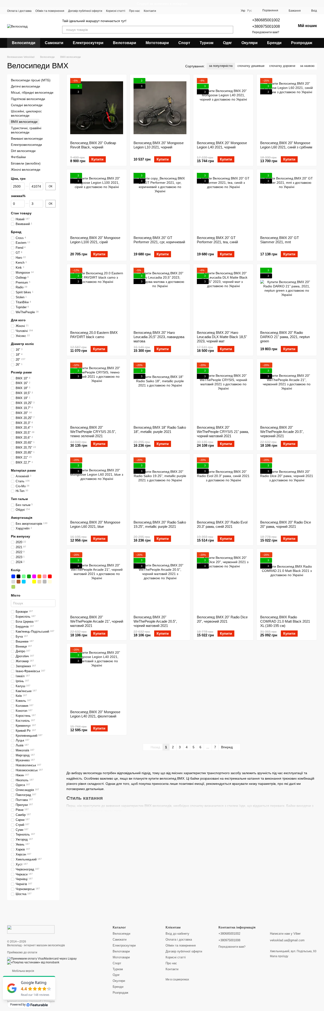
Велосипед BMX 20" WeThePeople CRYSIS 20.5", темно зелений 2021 (93, 431)
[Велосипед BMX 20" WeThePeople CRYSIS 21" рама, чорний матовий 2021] (223, 392)
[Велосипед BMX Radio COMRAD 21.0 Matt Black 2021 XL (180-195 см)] (286, 581)
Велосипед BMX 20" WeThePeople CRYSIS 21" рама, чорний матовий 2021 (223, 431)
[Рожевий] (44, 576)
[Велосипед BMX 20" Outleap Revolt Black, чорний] (96, 107)
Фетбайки (18, 157)
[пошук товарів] (229, 29)
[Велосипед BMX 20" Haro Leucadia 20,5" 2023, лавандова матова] (160, 297)
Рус (249, 10)
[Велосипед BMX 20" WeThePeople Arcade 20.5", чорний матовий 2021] (160, 581)
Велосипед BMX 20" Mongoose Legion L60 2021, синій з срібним (286, 145)
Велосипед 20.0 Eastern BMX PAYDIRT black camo (94, 335)
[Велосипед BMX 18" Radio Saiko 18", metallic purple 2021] (160, 392)
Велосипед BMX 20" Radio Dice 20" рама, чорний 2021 (285, 524)
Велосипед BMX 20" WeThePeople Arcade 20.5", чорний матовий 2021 (155, 621)
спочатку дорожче (282, 66)
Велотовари (124, 43)
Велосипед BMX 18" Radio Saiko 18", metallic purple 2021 (160, 429)
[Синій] (13, 576)
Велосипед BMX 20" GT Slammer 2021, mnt (279, 240)
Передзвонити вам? (265, 32)
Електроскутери (88, 43)
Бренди (274, 43)
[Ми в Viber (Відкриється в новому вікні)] (185, 11)
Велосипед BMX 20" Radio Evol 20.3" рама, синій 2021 (222, 524)
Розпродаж (301, 43)
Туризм (206, 43)
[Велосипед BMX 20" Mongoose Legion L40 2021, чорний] (223, 107)
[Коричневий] (18, 581)
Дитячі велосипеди (25, 86)
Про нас (134, 11)
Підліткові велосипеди (28, 99)
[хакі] (13, 586)
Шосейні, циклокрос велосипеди (26, 113)
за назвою (307, 66)
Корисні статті (115, 11)
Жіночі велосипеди (25, 169)
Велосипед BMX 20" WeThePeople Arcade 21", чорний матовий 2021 (96, 621)
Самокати (54, 43)
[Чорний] (18, 576)
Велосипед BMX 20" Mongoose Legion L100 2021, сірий (95, 240)
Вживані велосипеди (27, 138)
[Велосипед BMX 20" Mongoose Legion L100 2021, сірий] (96, 202)
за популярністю (221, 66)
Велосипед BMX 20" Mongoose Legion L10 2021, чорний (159, 145)
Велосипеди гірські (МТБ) (31, 80)
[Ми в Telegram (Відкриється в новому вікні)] (180, 11)
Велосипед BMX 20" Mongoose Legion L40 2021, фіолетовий (95, 714)
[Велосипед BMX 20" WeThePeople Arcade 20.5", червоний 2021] (286, 392)
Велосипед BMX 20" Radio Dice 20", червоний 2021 (222, 619)
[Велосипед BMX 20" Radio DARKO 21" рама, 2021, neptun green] (286, 297)
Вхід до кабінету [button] (177, 933)
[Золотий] (39, 581)
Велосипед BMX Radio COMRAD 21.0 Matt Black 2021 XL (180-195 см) (285, 621)
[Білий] (29, 581)
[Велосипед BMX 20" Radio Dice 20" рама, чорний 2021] (286, 487)
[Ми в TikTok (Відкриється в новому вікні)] (191, 11)
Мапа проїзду (279, 956)
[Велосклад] (31, 929)
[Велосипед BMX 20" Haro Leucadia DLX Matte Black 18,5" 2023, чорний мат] (223, 297)
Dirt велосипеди (23, 151)
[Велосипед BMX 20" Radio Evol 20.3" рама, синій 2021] (223, 487)
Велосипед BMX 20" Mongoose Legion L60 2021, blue (95, 524)
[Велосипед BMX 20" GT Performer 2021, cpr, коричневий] (160, 202)
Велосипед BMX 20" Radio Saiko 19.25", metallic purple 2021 (160, 524)
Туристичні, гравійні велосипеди (26, 130)
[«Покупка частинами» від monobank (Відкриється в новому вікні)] (33, 962)
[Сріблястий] (13, 581)
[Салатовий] (23, 576)
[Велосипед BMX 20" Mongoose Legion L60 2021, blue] (96, 487)
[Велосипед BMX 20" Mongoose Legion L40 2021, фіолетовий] (96, 676)
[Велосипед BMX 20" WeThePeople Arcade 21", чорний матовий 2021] (96, 581)
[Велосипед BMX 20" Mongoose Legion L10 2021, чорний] (160, 107)
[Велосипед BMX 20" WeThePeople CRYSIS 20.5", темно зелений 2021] (96, 392)
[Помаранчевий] (39, 576)
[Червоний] (49, 576)
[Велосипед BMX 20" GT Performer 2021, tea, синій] (223, 202)
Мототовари (157, 43)
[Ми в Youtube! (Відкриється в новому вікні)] (168, 11)
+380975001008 (266, 26)
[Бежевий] (49, 581)
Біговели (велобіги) (26, 163)
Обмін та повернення (49, 11)
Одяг (227, 43)
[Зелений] (29, 576)
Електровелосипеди (26, 145)
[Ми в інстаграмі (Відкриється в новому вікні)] (174, 11)
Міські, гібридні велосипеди (32, 93)
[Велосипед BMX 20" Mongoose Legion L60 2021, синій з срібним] (286, 107)
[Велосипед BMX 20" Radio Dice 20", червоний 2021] (223, 581)
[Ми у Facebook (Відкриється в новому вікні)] (163, 11)
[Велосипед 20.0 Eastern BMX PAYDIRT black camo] (96, 297)
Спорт (184, 43)
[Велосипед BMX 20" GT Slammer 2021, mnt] (286, 202)
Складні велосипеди (26, 105)
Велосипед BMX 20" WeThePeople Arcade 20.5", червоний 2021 (282, 431)
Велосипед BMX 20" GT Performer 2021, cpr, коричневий (159, 240)
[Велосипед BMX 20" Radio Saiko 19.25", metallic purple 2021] (160, 487)
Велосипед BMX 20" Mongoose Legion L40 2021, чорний (222, 145)
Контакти (150, 11)
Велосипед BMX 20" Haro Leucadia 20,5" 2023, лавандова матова (159, 337)
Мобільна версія (22, 971)
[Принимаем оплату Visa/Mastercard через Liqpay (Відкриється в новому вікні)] (42, 958)
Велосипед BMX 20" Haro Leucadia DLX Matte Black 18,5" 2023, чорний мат (222, 337)
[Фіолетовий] (34, 576)
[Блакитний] (23, 581)
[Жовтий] (34, 581)
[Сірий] (44, 581)
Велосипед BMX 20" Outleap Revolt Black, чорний (93, 145)
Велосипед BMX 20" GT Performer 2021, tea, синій (217, 240)
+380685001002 (266, 20)
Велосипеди (23, 43)
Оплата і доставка (19, 11)
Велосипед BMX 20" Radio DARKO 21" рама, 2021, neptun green (285, 337)
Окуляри (249, 43)
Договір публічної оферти (85, 11)
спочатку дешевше (250, 66)
